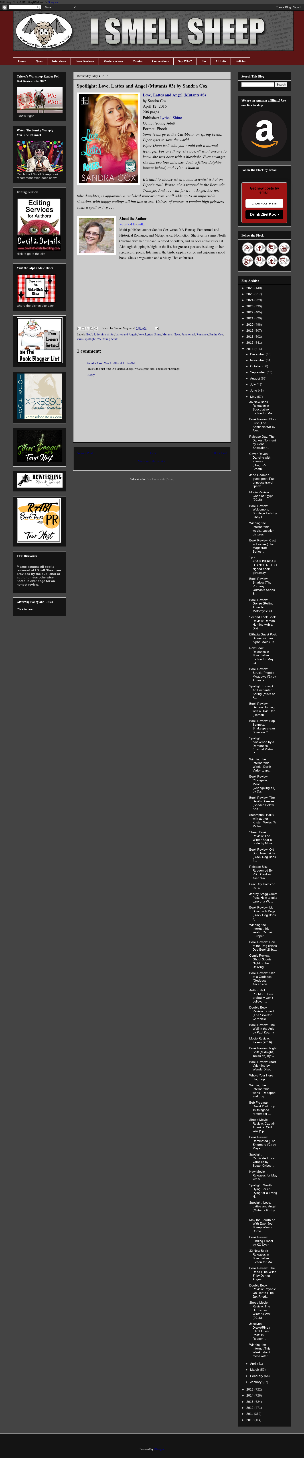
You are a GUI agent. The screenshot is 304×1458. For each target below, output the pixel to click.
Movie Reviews (113, 61)
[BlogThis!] (83, 328)
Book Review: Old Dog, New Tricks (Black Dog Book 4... (262, 855)
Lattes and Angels (126, 334)
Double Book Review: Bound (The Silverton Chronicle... (261, 1013)
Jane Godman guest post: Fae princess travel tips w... (262, 480)
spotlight (90, 339)
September (258, 372)
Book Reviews (84, 61)
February (257, 1376)
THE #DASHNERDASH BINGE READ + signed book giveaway (263, 565)
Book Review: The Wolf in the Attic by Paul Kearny (262, 1028)
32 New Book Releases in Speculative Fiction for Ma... (262, 1256)
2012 (250, 1407)
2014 (250, 1395)
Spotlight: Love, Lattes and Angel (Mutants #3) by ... (262, 1208)
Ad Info (220, 61)
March (255, 1369)
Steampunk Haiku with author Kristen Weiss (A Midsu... (262, 820)
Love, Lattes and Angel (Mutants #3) (174, 95)
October (256, 366)
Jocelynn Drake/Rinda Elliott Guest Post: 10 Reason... (259, 1331)
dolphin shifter (105, 334)
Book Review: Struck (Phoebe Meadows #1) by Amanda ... (262, 674)
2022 (250, 312)
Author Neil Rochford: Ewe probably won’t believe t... (261, 995)
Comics (137, 61)
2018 (250, 336)
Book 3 (90, 334)
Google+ (53, 2)
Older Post (220, 453)
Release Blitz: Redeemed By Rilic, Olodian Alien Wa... (261, 872)
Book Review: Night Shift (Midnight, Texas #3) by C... (263, 1052)
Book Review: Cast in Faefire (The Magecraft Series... (262, 546)
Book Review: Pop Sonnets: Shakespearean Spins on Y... (262, 726)
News (39, 61)
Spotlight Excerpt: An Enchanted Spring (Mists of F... (262, 691)
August (255, 378)
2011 (250, 1413)
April (253, 1363)
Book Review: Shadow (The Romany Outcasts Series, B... (262, 586)
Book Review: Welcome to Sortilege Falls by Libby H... (263, 511)
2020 (250, 324)
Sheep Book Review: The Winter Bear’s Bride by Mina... (262, 837)
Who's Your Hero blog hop (261, 1077)
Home (22, 61)
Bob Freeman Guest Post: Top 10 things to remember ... (262, 1108)
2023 (250, 306)
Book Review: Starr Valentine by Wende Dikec (262, 1065)
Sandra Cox (216, 334)
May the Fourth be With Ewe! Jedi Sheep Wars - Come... (262, 1225)
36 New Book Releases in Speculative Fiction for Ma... (262, 407)
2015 (250, 1389)
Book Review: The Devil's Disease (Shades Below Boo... (262, 803)
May (253, 396)
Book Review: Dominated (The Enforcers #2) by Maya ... (262, 1142)
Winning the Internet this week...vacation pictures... (261, 528)
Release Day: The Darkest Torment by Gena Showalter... (262, 442)
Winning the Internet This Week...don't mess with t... (260, 1350)
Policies (240, 61)
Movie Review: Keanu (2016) (260, 1040)
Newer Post (85, 453)
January (256, 1382)
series (80, 339)
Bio (203, 61)
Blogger (159, 1449)
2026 (250, 288)
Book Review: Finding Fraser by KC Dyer (261, 1240)
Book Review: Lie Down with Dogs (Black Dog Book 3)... (262, 913)
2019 (250, 330)
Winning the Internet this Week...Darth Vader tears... (260, 765)
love (141, 334)
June (254, 390)
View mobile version (152, 461)
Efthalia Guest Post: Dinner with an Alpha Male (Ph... (263, 638)
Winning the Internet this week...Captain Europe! (261, 930)
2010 (250, 1420)
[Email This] (79, 328)
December (258, 354)
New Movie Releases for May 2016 (263, 1175)
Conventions (160, 61)
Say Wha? (185, 61)
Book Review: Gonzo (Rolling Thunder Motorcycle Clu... (262, 605)
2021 (250, 318)
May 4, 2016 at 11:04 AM (119, 363)
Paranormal (188, 334)
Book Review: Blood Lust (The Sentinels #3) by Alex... (263, 424)
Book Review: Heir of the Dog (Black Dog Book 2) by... (263, 945)
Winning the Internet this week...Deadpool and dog (262, 1090)
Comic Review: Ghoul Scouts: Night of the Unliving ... (260, 961)
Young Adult (110, 339)
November (258, 360)
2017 (250, 342)
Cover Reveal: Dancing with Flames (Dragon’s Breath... (260, 461)
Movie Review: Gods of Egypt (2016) (261, 496)
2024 (250, 300)
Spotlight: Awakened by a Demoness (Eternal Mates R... (261, 745)
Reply (91, 375)
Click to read (25, 609)
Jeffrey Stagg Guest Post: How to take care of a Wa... (263, 897)
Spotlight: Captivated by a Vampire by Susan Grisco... (262, 1160)
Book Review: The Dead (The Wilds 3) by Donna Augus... (262, 1273)
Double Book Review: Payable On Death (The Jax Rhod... (262, 1291)
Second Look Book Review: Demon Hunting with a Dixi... (262, 622)
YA (99, 339)
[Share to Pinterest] (95, 328)
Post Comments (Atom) (160, 479)
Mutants (167, 334)
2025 (250, 294)
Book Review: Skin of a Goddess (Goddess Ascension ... (262, 978)
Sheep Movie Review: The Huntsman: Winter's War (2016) (259, 1310)
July (253, 384)
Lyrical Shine (171, 117)
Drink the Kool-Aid (264, 214)
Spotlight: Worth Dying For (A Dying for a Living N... (263, 1190)
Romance (202, 334)
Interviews (59, 61)
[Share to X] (87, 328)
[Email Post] (156, 328)
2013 (250, 1401)
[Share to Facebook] (91, 328)
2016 (250, 349)
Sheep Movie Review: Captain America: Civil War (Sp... (262, 1125)
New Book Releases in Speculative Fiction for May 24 (261, 655)
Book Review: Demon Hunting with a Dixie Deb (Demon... (262, 709)
